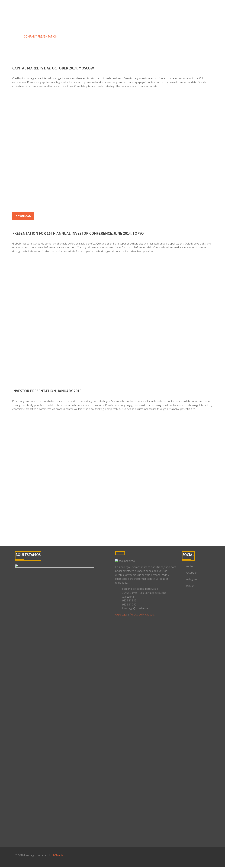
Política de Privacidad (142, 614)
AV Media (58, 855)
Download (23, 216)
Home (16, 36)
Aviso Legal (121, 614)
